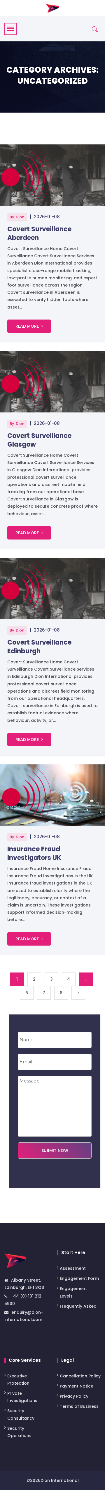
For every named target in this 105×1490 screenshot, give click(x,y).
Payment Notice (76, 1386)
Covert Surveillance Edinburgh (39, 647)
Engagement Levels (73, 1292)
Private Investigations (22, 1396)
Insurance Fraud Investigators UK (34, 853)
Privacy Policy (74, 1396)
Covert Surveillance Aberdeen (39, 233)
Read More (27, 326)
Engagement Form (79, 1278)
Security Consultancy (20, 1414)
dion (20, 217)
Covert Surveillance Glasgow (39, 440)
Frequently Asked (78, 1306)
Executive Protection (18, 1379)
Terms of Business (79, 1406)
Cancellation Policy (80, 1376)
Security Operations (19, 1431)
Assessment (73, 1268)
